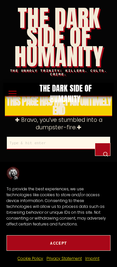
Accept (58, 243)
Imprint (92, 258)
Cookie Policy (30, 258)
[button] (102, 149)
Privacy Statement (64, 258)
